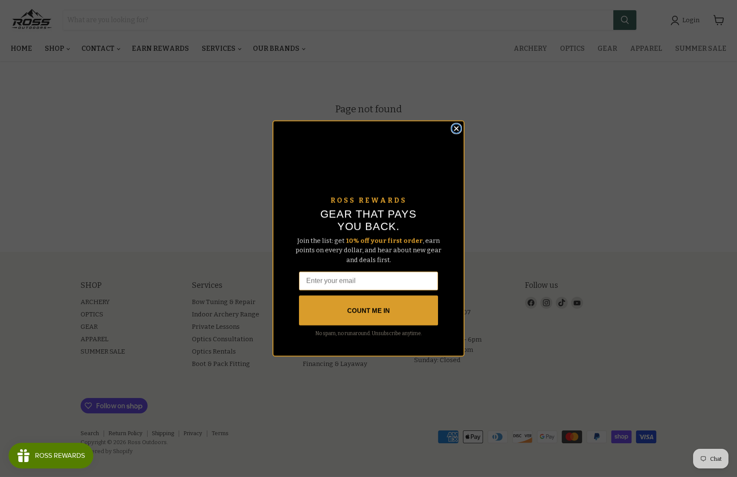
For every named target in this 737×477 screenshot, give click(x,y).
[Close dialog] (456, 128)
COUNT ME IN (368, 310)
